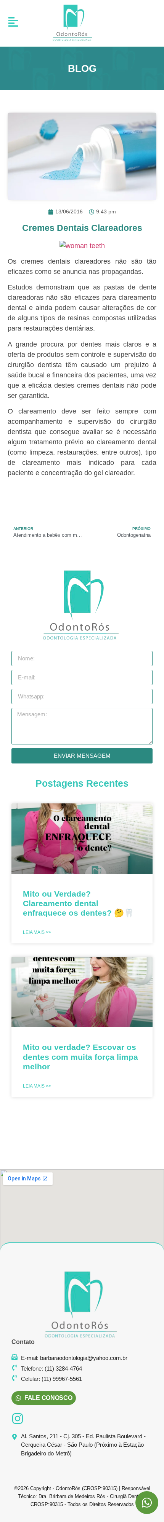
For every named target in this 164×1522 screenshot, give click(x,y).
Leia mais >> (37, 932)
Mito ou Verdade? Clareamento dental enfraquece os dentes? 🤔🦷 (78, 903)
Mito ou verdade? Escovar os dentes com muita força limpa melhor (80, 1056)
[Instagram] (17, 1418)
